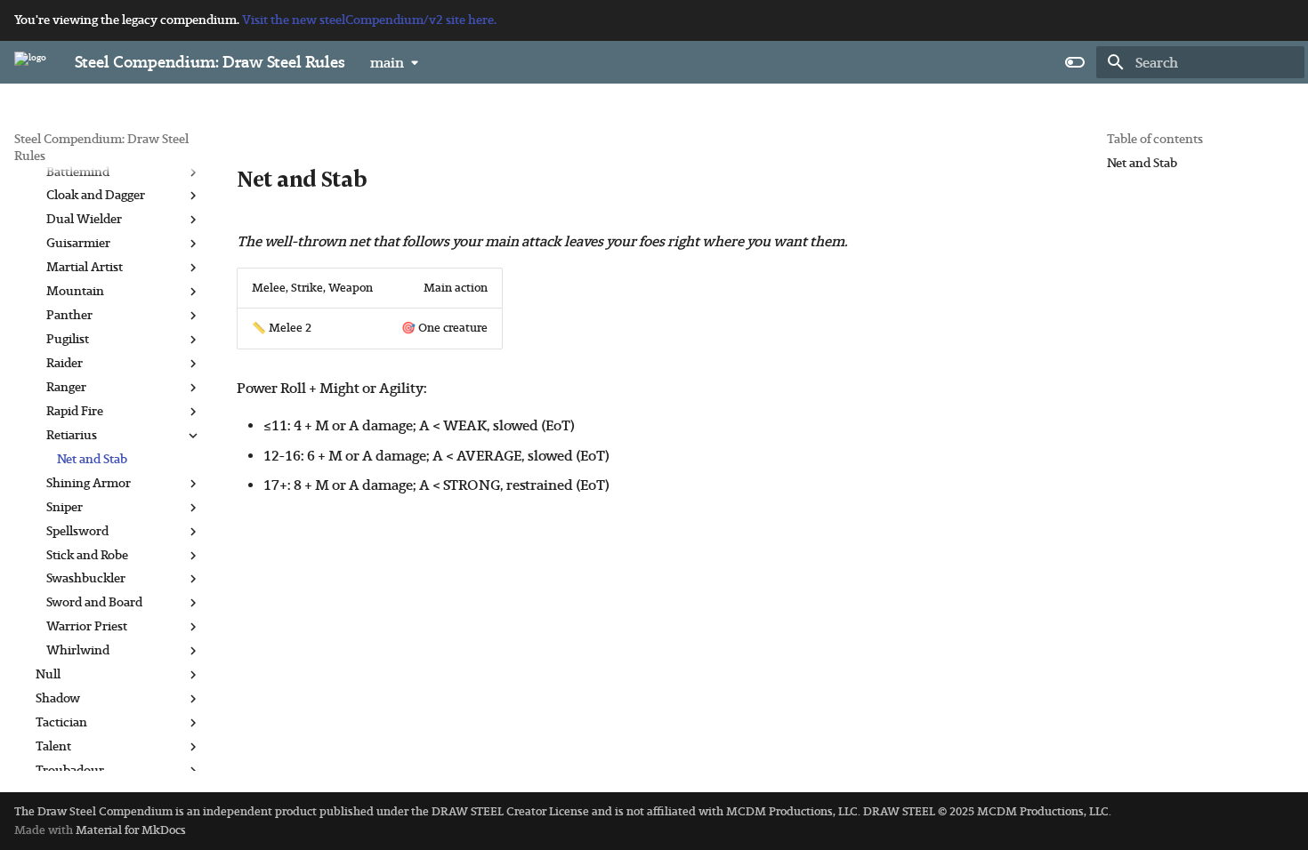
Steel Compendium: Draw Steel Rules (101, 147)
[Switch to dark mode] (1075, 62)
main (387, 62)
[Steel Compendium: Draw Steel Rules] (30, 62)
